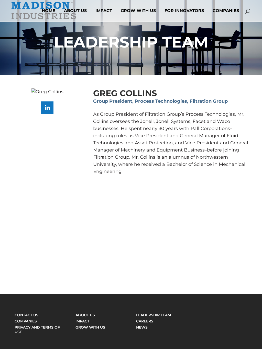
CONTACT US (26, 315)
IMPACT (82, 321)
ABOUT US (85, 315)
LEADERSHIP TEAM (153, 315)
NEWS (142, 327)
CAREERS (144, 321)
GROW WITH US (90, 327)
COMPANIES (26, 321)
